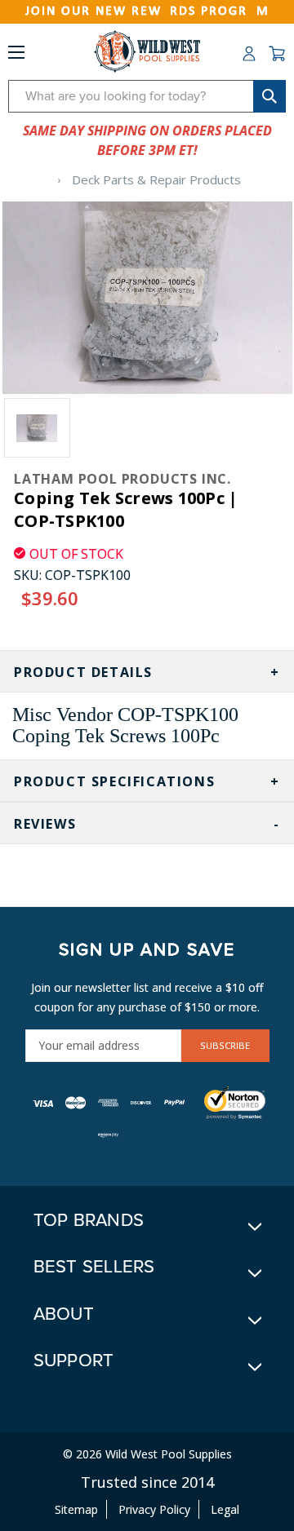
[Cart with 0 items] (277, 54)
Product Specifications (114, 781)
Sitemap (76, 1509)
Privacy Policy (154, 1509)
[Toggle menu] (16, 55)
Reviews (45, 824)
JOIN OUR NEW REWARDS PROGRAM (147, 11)
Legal (225, 1509)
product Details (83, 672)
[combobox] (147, 96)
